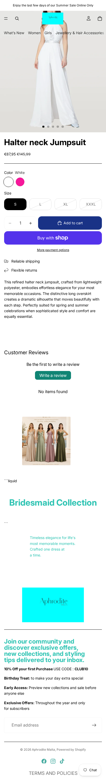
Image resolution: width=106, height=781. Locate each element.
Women (34, 33)
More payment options (53, 250)
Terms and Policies (53, 773)
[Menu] (6, 18)
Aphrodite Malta (43, 749)
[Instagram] (53, 761)
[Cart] (99, 18)
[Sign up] (94, 725)
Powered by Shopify (71, 749)
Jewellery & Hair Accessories (80, 33)
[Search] (17, 18)
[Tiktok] (62, 761)
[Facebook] (44, 761)
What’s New (14, 33)
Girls (48, 33)
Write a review (53, 375)
